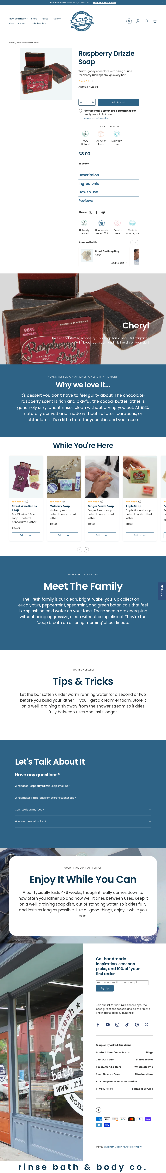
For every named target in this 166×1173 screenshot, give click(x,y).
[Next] (137, 242)
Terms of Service (142, 1088)
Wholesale (38, 23)
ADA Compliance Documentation (116, 1081)
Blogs (149, 1052)
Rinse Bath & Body (113, 1146)
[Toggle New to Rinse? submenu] (27, 19)
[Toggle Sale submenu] (60, 19)
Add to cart (118, 102)
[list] (46, 74)
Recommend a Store (108, 1067)
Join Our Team (105, 1059)
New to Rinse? (17, 18)
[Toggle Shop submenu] (38, 19)
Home (12, 42)
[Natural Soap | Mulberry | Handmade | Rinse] (64, 477)
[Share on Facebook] (96, 212)
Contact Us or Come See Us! (113, 1052)
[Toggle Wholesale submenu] (45, 23)
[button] (155, 21)
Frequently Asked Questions (113, 1045)
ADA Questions (144, 1074)
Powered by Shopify (132, 1146)
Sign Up (105, 988)
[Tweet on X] (90, 212)
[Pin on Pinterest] (103, 212)
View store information (96, 118)
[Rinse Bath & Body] (41, 1052)
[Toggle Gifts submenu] (49, 19)
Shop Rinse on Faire (108, 1074)
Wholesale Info (143, 1067)
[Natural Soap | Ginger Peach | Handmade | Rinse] (102, 477)
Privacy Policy (104, 1088)
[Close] (162, 3)
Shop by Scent (18, 23)
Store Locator (144, 1059)
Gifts (45, 18)
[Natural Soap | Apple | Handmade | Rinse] (140, 477)
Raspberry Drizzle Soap (28, 42)
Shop (34, 18)
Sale (56, 18)
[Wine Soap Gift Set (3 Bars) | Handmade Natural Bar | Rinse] (26, 477)
